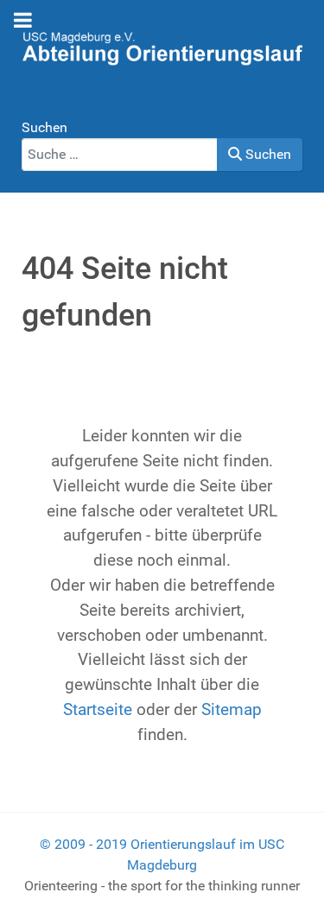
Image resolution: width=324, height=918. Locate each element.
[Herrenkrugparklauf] (162, 47)
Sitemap (231, 709)
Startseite (97, 709)
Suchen (44, 127)
